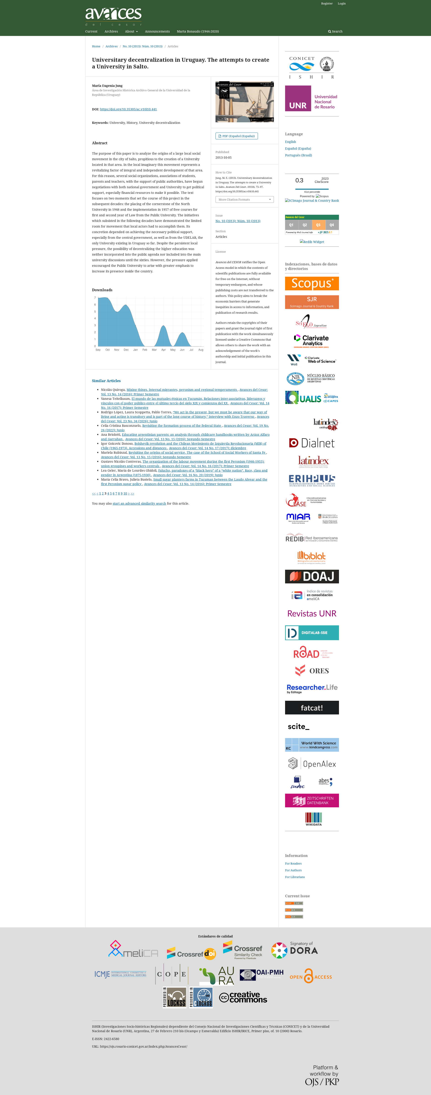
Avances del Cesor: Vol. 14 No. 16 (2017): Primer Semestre (205, 466)
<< (94, 493)
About (130, 31)
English (290, 142)
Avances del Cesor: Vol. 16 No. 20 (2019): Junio (188, 475)
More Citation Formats (234, 199)
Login (342, 3)
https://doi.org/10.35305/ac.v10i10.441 (128, 109)
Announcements (157, 31)
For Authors (293, 870)
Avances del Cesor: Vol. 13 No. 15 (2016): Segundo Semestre (170, 439)
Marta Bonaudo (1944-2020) (198, 31)
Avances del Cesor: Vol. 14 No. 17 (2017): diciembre (207, 448)
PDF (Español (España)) (238, 136)
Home (96, 46)
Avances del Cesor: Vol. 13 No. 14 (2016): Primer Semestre (187, 484)
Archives (111, 31)
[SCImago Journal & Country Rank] (312, 200)
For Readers (293, 863)
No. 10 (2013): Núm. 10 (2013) (143, 46)
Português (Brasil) (298, 155)
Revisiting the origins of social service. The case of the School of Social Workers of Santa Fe (197, 452)
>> (132, 493)
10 (125, 493)
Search (337, 31)
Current (91, 31)
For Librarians (295, 877)
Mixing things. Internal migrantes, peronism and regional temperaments (182, 390)
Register (327, 3)
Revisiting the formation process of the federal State (182, 425)
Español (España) (298, 148)
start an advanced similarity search (139, 503)
